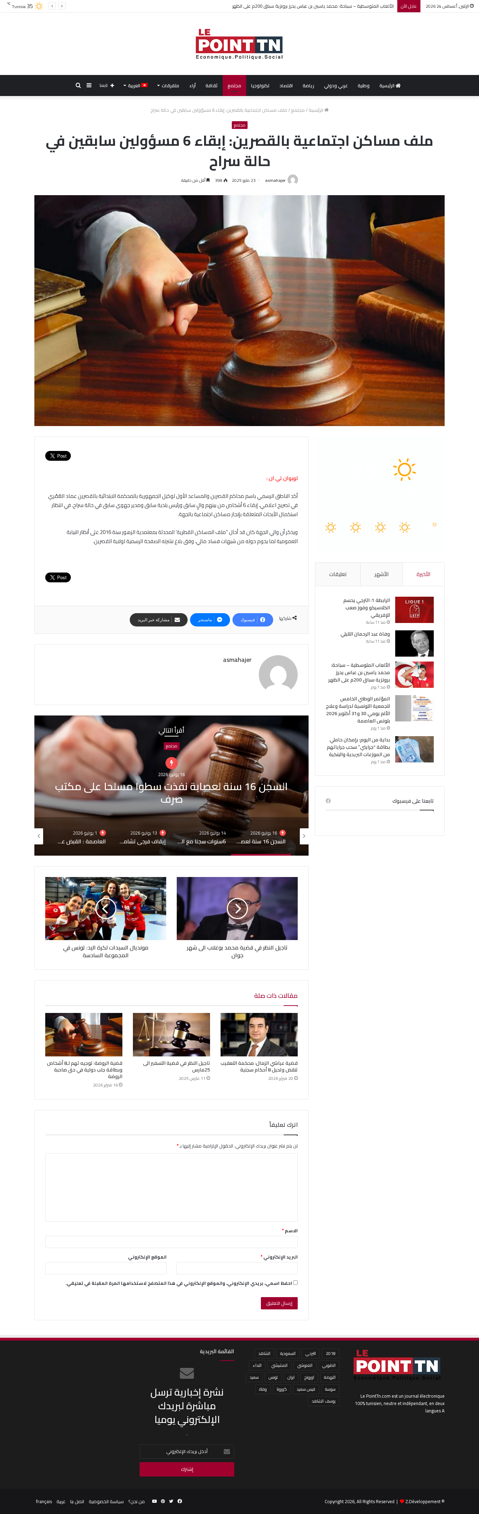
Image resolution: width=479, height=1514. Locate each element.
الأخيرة (423, 574)
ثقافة (211, 85)
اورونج (309, 1377)
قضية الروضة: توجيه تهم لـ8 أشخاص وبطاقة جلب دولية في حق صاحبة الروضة (84, 1070)
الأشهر (382, 574)
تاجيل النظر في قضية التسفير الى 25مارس (176, 1066)
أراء (192, 85)
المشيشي (279, 1365)
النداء (257, 1365)
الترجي (310, 1353)
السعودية (288, 1353)
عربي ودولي (336, 85)
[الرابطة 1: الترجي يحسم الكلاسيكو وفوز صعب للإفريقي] (414, 610)
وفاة (263, 1389)
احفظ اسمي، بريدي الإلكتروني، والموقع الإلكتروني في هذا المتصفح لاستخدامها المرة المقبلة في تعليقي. (179, 1283)
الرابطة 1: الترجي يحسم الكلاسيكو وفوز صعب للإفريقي (366, 607)
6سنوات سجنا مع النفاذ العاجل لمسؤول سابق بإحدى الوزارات (171, 786)
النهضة (330, 1377)
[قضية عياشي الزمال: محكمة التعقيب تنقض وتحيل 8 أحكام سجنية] (259, 1034)
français (44, 1501)
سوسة (330, 1389)
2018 (331, 1353)
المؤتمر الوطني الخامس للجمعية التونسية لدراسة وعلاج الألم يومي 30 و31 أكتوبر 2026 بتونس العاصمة (358, 709)
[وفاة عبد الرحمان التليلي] (414, 643)
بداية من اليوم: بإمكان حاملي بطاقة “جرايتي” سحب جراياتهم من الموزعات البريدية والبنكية (358, 747)
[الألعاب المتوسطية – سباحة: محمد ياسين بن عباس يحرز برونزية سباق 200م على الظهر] (414, 675)
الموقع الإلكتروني (147, 1257)
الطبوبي (329, 1365)
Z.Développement (422, 1501)
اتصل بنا (77, 1501)
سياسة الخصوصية (106, 1501)
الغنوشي (304, 1365)
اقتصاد (286, 85)
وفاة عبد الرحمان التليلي (365, 633)
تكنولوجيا (260, 85)
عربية (61, 1501)
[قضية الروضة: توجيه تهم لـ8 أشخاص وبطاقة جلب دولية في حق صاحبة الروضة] (83, 1034)
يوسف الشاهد (324, 1401)
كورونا (282, 1389)
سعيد (254, 1377)
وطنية (364, 85)
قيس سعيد (306, 1389)
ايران (291, 1377)
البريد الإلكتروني (279, 1257)
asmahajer (275, 180)
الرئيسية (387, 85)
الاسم (290, 1230)
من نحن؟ (136, 1501)
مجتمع (234, 85)
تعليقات (337, 574)
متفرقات (170, 85)
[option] (171, 785)
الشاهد (264, 1353)
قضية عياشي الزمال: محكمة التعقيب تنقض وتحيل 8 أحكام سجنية (259, 1066)
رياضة (308, 85)
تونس (273, 1377)
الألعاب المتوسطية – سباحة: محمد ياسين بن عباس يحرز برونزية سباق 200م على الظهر (359, 672)
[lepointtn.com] (239, 44)
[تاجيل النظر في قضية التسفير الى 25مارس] (171, 1034)
